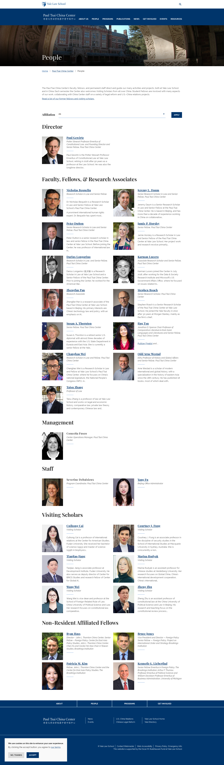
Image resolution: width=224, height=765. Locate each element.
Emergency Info (175, 746)
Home (45, 71)
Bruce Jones (146, 634)
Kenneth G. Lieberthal (152, 663)
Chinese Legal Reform (125, 722)
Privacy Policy (161, 746)
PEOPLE (94, 704)
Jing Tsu (143, 323)
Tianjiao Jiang (75, 556)
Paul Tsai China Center (63, 71)
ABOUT (59, 704)
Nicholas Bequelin (78, 190)
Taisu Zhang (74, 387)
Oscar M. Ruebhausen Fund (153, 749)
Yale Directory (151, 722)
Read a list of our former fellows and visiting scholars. (68, 98)
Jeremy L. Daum (148, 190)
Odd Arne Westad (149, 354)
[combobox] (112, 115)
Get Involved (149, 19)
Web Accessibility (144, 746)
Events (163, 19)
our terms (56, 747)
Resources (176, 19)
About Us (83, 19)
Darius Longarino (78, 257)
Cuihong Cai (74, 526)
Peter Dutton (75, 223)
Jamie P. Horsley (149, 223)
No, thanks (16, 755)
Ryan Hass (73, 634)
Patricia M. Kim (77, 663)
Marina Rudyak (148, 556)
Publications (123, 19)
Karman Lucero (148, 257)
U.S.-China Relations (124, 719)
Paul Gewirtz (75, 138)
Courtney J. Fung (149, 526)
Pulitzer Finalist (145, 343)
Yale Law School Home (155, 719)
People (95, 19)
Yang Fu (143, 479)
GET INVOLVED (164, 704)
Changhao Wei (76, 354)
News (136, 19)
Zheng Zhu (145, 587)
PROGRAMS (129, 704)
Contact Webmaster (125, 746)
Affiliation (48, 115)
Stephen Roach (148, 290)
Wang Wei (72, 587)
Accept (32, 755)
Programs (107, 19)
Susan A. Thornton (79, 323)
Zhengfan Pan (75, 290)
